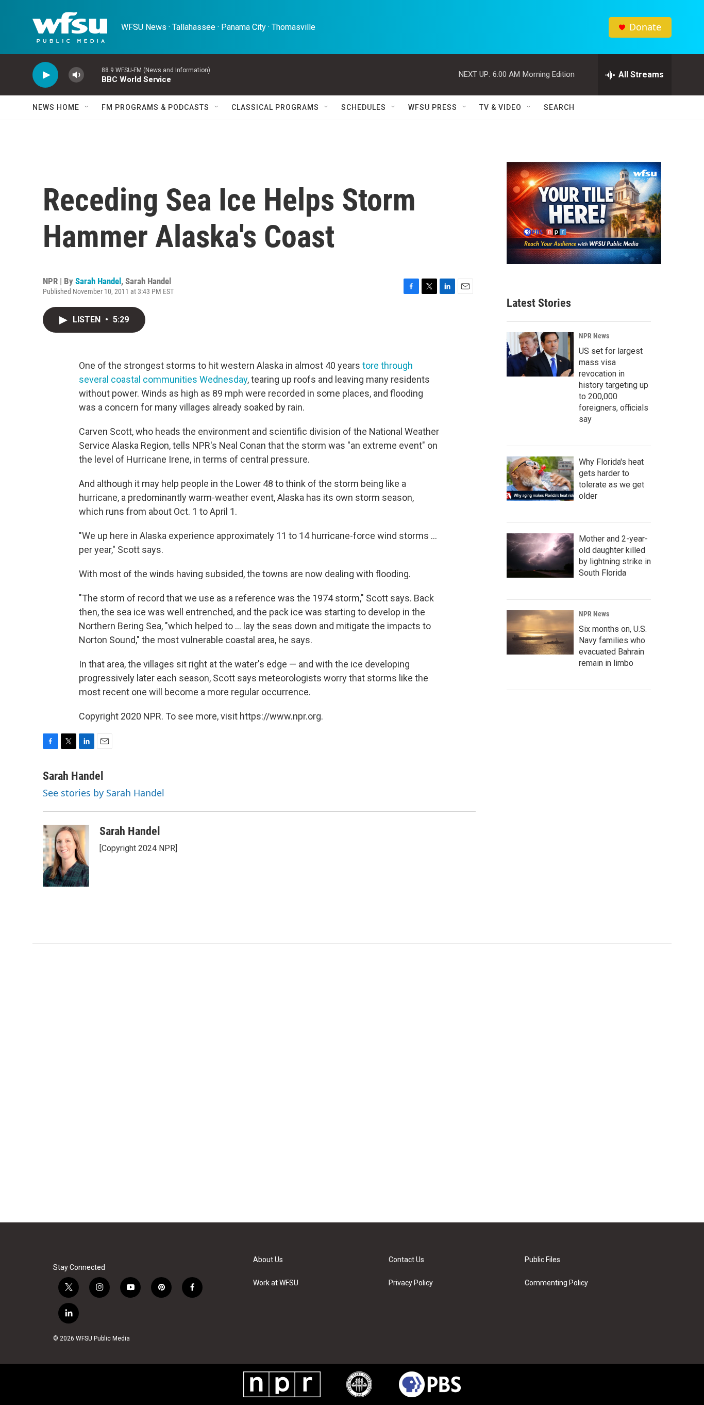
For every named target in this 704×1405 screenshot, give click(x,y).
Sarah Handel (98, 281)
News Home (55, 107)
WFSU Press (432, 107)
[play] (45, 75)
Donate (645, 27)
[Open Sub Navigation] (87, 107)
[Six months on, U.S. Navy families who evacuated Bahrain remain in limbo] (540, 632)
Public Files (542, 1260)
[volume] (76, 75)
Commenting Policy (556, 1283)
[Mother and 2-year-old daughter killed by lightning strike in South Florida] (540, 555)
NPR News (594, 336)
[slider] (92, 74)
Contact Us (406, 1260)
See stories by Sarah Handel (103, 793)
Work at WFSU (275, 1283)
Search (559, 107)
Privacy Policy (411, 1283)
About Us (268, 1260)
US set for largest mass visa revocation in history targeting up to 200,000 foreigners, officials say (613, 385)
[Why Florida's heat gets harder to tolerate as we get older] (540, 478)
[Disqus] (352, 1083)
